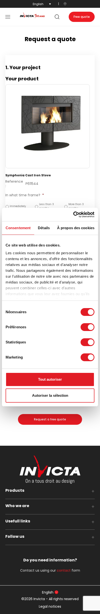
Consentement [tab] (18, 228)
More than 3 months (76, 206)
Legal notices (50, 606)
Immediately (18, 206)
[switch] (87, 327)
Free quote (82, 17)
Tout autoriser (50, 379)
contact (64, 570)
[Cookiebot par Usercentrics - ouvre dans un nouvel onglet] (73, 214)
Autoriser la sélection (50, 395)
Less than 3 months (46, 206)
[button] (7, 17)
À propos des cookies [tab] (75, 228)
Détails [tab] (44, 228)
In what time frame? (24, 195)
